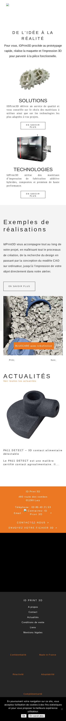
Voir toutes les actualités (19, 381)
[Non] (61, 709)
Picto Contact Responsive (20, 16)
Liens (33, 627)
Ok (23, 716)
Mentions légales (33, 632)
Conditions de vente (33, 622)
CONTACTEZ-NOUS (31, 522)
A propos (33, 607)
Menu (35, 16)
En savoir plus (33, 126)
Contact (33, 612)
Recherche (48, 16)
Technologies (33, 169)
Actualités (33, 617)
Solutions (33, 100)
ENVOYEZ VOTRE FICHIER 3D (31, 527)
